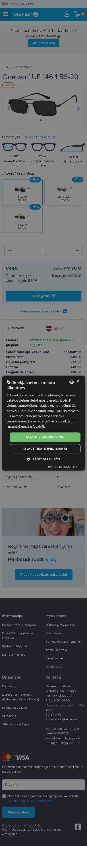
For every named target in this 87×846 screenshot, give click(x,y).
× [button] (77, 381)
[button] (43, 459)
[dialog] (43, 423)
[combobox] (71, 381)
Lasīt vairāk (36, 426)
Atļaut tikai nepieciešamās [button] (45, 448)
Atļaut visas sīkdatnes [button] (45, 437)
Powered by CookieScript (63, 466)
